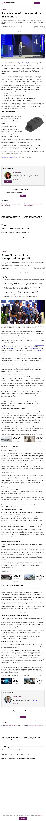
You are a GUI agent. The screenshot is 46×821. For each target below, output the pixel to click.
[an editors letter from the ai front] (29, 435)
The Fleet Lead (17, 575)
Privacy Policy (40, 815)
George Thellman (5, 268)
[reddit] (25, 31)
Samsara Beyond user (22, 62)
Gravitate (10, 348)
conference (31, 62)
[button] (2, 3)
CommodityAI (32, 348)
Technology (4, 9)
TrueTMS (35, 696)
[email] (27, 31)
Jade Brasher (4, 26)
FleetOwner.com (13, 157)
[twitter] (23, 31)
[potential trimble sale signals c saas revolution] (29, 676)
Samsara (6, 70)
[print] (44, 31)
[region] (23, 817)
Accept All (23, 818)
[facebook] (18, 31)
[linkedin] (20, 31)
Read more (4, 157)
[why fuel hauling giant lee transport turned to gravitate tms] (29, 573)
